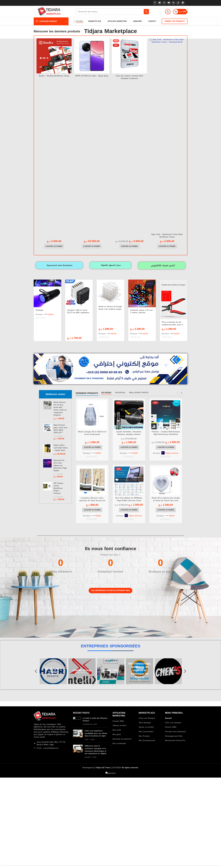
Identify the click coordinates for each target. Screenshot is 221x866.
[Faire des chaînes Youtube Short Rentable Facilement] (129, 55)
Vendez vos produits (174, 21)
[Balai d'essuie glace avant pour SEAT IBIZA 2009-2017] (47, 432)
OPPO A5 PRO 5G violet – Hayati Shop (91, 76)
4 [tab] (104, 686)
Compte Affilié (118, 721)
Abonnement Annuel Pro (175, 740)
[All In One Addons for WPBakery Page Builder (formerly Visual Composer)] (128, 481)
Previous (36, 671)
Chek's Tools (168, 670)
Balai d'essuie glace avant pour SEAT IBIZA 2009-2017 (60, 429)
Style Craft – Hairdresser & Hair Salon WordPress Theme (167, 236)
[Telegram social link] (183, 3)
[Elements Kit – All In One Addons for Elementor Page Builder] (47, 468)
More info (197, 861)
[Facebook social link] (155, 3)
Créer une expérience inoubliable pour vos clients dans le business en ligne (96, 733)
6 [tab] (112, 686)
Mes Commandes (146, 731)
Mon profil (116, 730)
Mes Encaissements (147, 740)
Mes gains (116, 734)
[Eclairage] (47, 293)
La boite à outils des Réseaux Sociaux (95, 719)
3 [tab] (101, 686)
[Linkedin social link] (173, 3)
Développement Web (173, 736)
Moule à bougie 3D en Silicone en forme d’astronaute (92, 433)
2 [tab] (97, 686)
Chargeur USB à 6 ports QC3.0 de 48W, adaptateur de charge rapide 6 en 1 (78, 312)
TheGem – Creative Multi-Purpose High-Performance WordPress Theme (165, 434)
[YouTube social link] (169, 3)
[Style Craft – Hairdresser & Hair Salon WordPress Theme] (167, 135)
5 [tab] (108, 686)
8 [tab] (120, 686)
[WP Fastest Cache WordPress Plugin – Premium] (47, 491)
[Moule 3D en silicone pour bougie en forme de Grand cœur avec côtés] (165, 481)
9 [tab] (124, 686)
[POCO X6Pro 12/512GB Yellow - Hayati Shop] (47, 449)
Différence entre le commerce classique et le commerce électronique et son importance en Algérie (95, 749)
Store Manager (145, 722)
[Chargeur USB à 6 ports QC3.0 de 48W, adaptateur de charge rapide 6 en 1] (79, 293)
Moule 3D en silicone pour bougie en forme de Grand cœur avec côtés (166, 500)
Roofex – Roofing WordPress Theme (54, 76)
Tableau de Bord (119, 725)
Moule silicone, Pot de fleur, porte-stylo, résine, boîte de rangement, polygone (60, 408)
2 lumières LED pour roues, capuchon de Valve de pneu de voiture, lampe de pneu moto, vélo (92, 500)
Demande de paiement (121, 739)
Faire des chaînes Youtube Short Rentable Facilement (129, 77)
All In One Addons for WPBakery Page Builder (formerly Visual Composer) (128, 500)
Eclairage (39, 310)
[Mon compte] (168, 11)
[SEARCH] (146, 11)
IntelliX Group (82, 670)
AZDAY (51, 314)
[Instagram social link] (164, 3)
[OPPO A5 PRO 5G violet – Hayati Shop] (91, 55)
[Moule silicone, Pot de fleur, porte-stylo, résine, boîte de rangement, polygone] (47, 410)
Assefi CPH (110, 670)
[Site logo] (49, 12)
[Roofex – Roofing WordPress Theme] (54, 55)
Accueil (168, 718)
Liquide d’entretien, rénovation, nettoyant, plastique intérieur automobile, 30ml (129, 434)
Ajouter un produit (146, 727)
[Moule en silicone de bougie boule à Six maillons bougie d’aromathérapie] (110, 292)
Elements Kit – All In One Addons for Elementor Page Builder (60, 465)
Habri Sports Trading (53, 670)
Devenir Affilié (170, 727)
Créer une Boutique (147, 718)
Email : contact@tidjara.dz (47, 748)
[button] (54, 246)
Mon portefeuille (119, 743)
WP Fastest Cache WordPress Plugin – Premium (58, 488)
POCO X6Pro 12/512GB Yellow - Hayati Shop (61, 448)
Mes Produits (144, 736)
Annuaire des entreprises (175, 731)
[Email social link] (160, 3)
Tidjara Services (171, 453)
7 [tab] (116, 686)
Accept (211, 861)
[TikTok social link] (178, 3)
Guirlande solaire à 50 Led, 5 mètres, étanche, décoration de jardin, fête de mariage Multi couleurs (142, 313)
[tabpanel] (82, 671)
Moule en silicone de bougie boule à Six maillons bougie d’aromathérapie (110, 309)
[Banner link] (49, 611)
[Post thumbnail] (77, 721)
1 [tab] (93, 686)
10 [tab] (128, 686)
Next (184, 671)
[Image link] (45, 716)
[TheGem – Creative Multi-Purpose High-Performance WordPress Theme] (165, 414)
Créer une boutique (173, 722)
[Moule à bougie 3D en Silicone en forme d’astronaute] (92, 414)
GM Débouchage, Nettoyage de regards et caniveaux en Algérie (139, 670)
